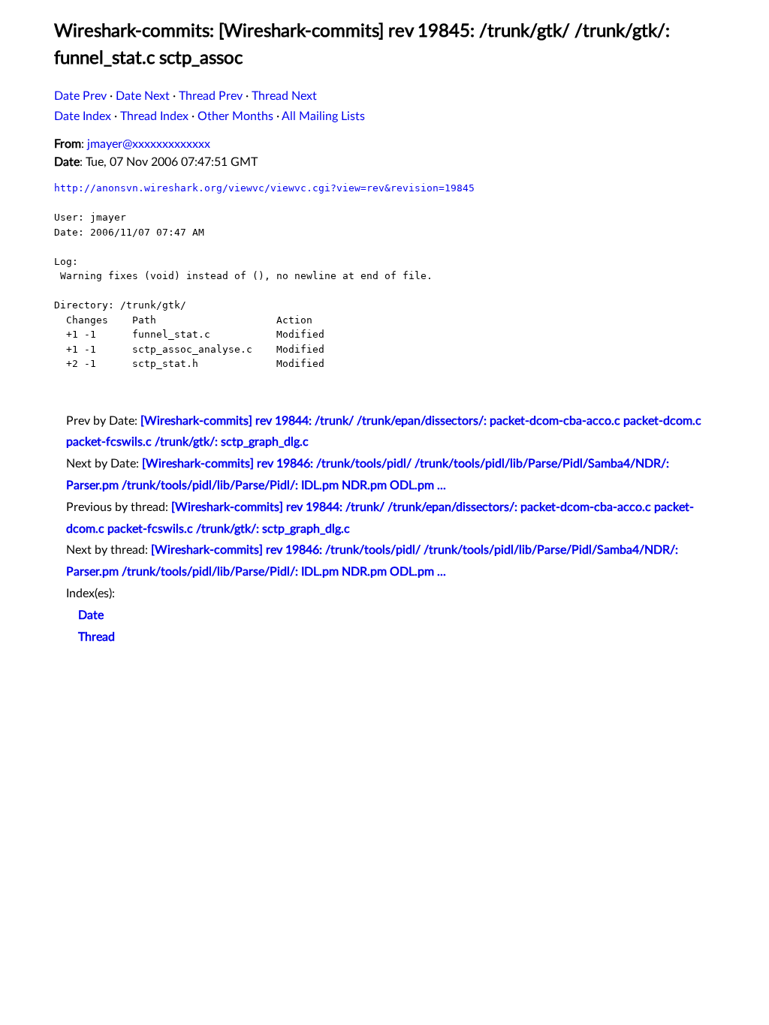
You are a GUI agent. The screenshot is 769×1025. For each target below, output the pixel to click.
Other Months (235, 116)
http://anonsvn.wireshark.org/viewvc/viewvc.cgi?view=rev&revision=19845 (264, 188)
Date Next (143, 96)
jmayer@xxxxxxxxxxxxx (148, 144)
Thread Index (154, 116)
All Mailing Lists (323, 116)
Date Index (82, 116)
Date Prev (80, 96)
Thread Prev (211, 96)
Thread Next (284, 96)
